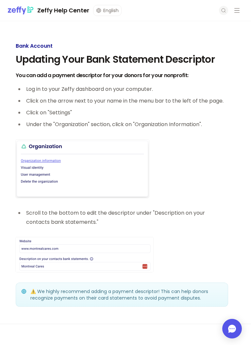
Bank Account (34, 46)
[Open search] (223, 10)
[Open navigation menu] (237, 10)
